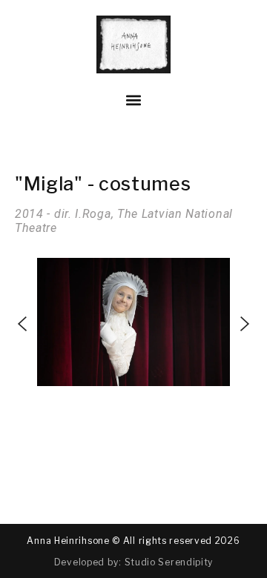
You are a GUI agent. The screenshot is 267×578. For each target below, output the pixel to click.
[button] (134, 100)
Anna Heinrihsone (68, 540)
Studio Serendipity (169, 562)
